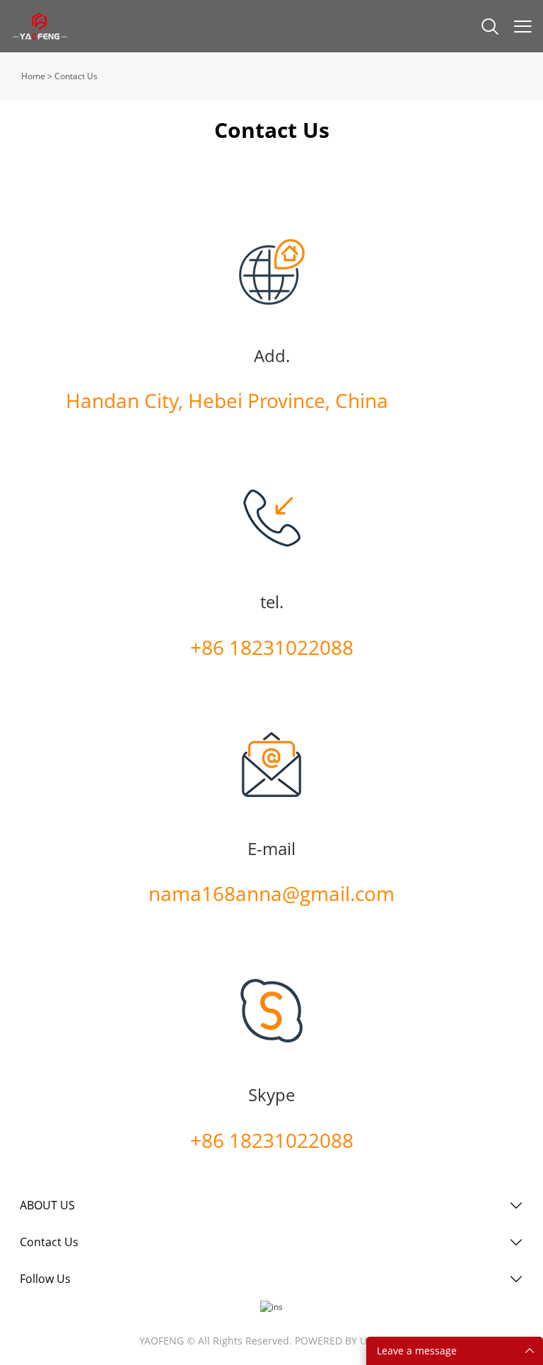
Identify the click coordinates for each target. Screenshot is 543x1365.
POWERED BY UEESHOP (349, 1340)
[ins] (271, 1307)
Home (33, 76)
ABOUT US (47, 1205)
